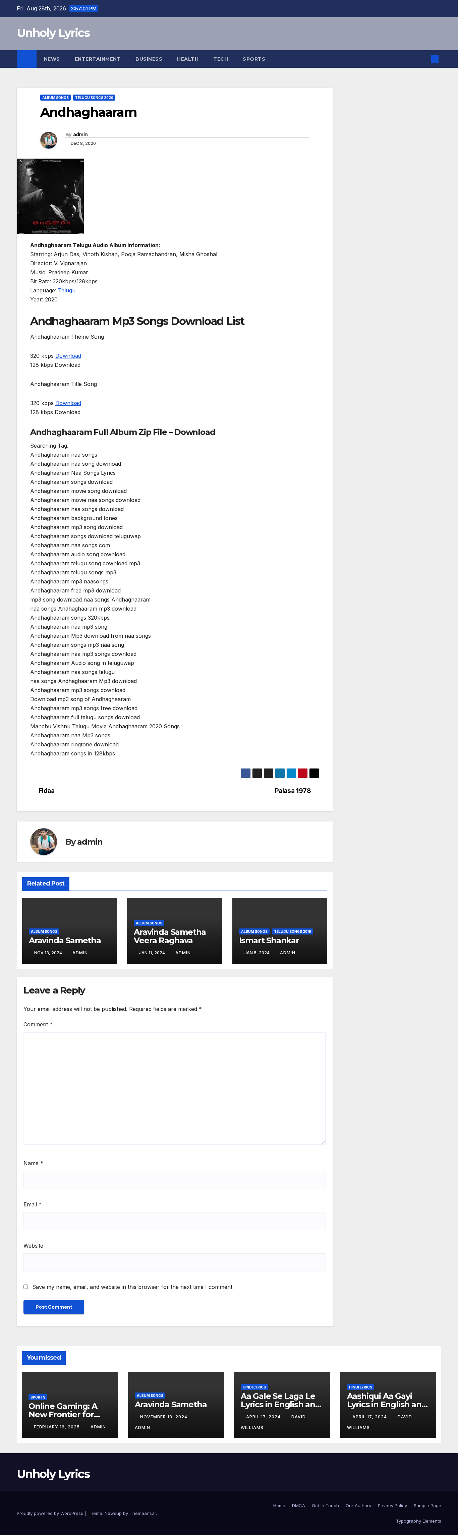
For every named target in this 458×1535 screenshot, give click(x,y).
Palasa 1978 (293, 791)
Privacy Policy (392, 1505)
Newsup (113, 1513)
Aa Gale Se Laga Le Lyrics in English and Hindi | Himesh (281, 1404)
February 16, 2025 (57, 1426)
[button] (424, 59)
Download (68, 355)
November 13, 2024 (164, 1416)
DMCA (298, 1505)
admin (80, 134)
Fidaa (47, 791)
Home (279, 1505)
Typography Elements (418, 1521)
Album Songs (55, 98)
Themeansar (142, 1513)
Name (33, 1163)
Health (187, 59)
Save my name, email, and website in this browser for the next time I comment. (133, 1287)
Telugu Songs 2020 (94, 98)
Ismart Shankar (269, 940)
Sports (254, 59)
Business (148, 59)
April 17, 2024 (264, 1416)
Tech (220, 59)
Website (33, 1245)
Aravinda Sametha (65, 940)
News (52, 59)
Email (32, 1204)
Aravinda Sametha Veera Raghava (170, 936)
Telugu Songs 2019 (292, 931)
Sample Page (427, 1505)
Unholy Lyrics (53, 33)
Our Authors (358, 1505)
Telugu (66, 290)
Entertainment (98, 59)
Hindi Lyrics (254, 1387)
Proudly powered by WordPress (50, 1513)
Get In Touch (325, 1505)
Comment (38, 1024)
